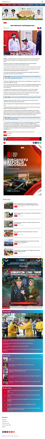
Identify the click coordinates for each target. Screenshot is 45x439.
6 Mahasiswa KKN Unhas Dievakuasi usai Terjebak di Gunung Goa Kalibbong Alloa (23, 395)
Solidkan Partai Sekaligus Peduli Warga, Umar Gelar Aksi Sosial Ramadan (18, 340)
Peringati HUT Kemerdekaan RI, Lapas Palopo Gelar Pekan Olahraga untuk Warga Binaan (26, 241)
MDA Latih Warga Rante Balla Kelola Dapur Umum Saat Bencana (26, 232)
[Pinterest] (7, 432)
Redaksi (3, 426)
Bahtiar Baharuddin (11, 131)
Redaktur (7, 27)
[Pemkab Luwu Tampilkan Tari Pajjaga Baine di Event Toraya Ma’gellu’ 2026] (5, 382)
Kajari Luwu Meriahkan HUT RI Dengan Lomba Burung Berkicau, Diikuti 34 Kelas (27, 214)
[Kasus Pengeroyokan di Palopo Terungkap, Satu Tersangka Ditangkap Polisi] (5, 376)
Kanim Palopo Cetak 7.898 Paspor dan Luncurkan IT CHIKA (21, 364)
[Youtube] (12, 432)
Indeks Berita (4, 421)
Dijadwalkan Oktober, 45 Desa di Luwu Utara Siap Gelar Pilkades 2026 (18, 343)
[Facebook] (34, 143)
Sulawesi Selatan (8, 133)
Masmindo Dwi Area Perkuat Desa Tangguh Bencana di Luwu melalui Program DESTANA (27, 251)
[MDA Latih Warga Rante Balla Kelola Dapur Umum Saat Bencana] (8, 233)
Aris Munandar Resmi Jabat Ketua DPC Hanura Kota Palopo (15, 346)
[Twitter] (36, 143)
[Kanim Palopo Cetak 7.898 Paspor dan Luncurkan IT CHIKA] (5, 365)
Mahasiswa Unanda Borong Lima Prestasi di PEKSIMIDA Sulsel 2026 (21, 404)
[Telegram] (38, 143)
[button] (42, 1)
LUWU (10, 135)
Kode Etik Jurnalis (5, 423)
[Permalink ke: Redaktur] (5, 28)
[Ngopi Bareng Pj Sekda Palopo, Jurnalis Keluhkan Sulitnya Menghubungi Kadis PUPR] (5, 359)
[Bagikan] (40, 28)
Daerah (19, 131)
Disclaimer (4, 419)
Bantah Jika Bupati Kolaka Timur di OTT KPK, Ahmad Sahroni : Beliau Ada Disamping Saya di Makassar (22, 350)
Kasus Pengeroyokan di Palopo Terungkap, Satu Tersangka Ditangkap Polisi (25, 376)
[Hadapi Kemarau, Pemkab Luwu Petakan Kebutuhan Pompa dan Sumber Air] (8, 223)
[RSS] (14, 432)
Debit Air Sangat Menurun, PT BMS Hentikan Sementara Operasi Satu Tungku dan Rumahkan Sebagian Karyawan (26, 204)
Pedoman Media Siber (6, 425)
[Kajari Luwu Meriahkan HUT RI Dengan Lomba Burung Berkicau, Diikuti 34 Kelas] (8, 214)
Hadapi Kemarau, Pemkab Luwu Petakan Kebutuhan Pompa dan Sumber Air (27, 223)
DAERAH (5, 22)
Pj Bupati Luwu (31, 131)
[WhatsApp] (40, 143)
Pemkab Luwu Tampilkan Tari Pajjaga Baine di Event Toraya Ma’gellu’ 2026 (24, 381)
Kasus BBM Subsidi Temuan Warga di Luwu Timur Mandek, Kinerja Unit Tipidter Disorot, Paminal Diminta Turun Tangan (23, 409)
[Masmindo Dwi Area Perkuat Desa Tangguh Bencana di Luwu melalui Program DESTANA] (8, 251)
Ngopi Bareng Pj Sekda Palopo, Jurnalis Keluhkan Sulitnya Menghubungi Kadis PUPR (25, 359)
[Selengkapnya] (41, 311)
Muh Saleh (25, 131)
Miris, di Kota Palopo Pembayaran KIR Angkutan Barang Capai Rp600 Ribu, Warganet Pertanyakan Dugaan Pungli (24, 370)
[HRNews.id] (6, 1)
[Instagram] (9, 432)
